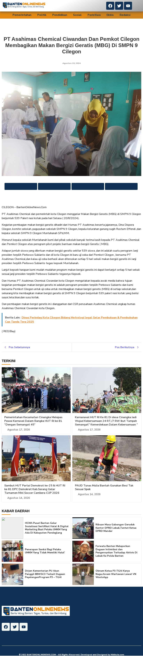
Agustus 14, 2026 (18, 498)
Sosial (77, 15)
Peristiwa (94, 15)
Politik (41, 15)
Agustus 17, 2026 (18, 429)
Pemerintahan (22, 15)
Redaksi (125, 15)
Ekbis (110, 15)
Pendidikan (59, 15)
